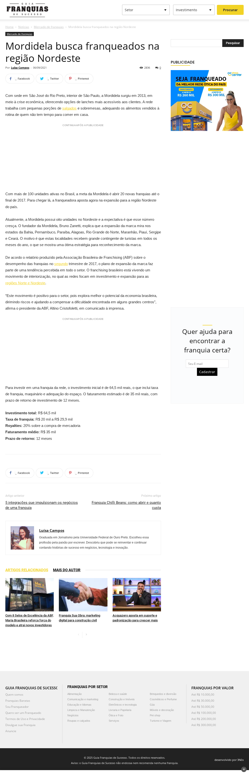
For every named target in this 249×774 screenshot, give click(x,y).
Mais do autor (66, 570)
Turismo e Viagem (160, 720)
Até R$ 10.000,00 (202, 694)
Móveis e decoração (162, 710)
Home (9, 27)
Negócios (73, 715)
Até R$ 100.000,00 (203, 713)
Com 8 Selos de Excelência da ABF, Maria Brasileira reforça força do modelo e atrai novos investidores (29, 620)
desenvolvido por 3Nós (229, 760)
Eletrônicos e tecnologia (123, 704)
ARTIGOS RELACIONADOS (26, 570)
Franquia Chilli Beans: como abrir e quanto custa (126, 505)
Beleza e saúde (118, 693)
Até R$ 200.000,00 (203, 719)
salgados (69, 108)
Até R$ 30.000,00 (202, 701)
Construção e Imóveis (122, 699)
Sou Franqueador (17, 707)
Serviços (114, 720)
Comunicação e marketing (82, 699)
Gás (152, 704)
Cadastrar (207, 371)
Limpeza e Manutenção (81, 710)
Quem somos (14, 694)
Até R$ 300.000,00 (203, 725)
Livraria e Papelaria (120, 710)
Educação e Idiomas (79, 704)
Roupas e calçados (78, 720)
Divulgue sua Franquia (20, 725)
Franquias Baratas (17, 701)
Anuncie (10, 731)
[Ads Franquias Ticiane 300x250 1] (207, 100)
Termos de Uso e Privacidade (25, 719)
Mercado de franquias (49, 27)
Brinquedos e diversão (163, 693)
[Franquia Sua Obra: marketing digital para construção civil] (83, 594)
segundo (61, 264)
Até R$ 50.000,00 (202, 707)
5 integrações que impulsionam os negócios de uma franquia (41, 505)
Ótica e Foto (116, 715)
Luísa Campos (20, 67)
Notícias (23, 27)
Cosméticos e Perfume (163, 699)
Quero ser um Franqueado (23, 713)
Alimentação (74, 693)
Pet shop (155, 715)
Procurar (230, 10)
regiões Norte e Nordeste (25, 283)
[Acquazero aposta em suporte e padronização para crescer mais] (137, 594)
